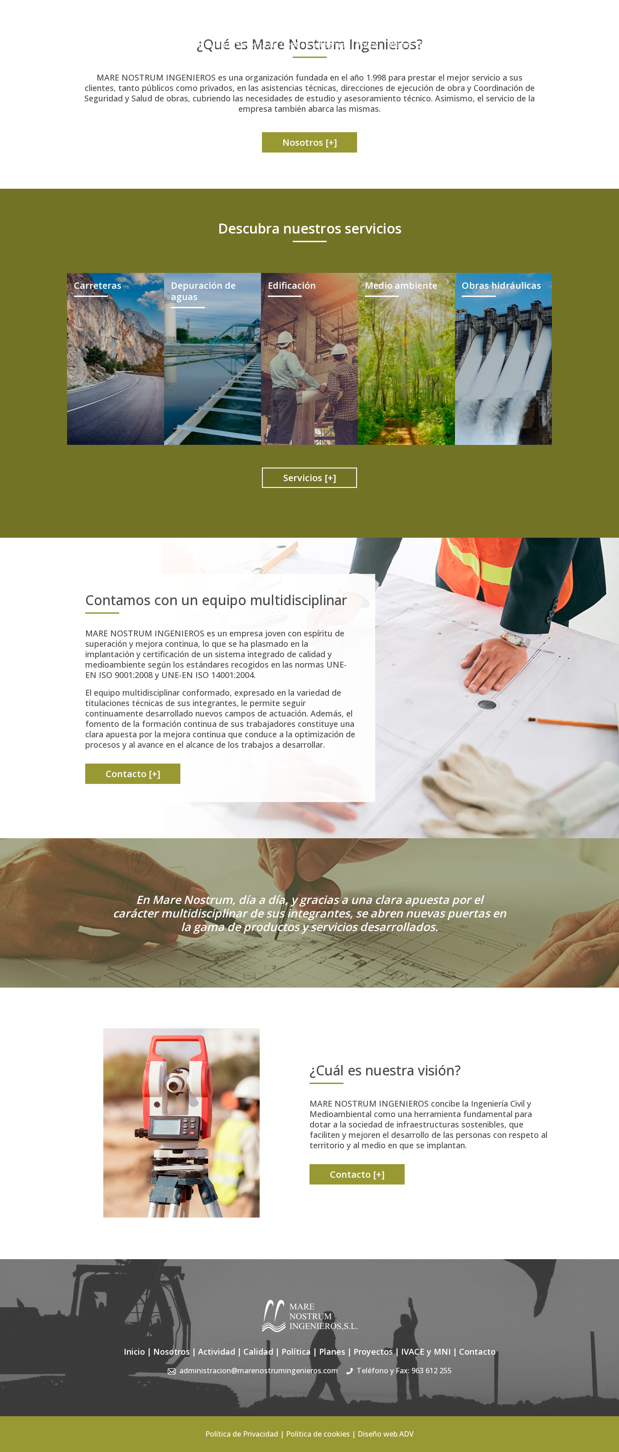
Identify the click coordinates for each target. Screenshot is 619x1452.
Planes (401, 44)
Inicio (137, 44)
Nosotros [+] (309, 142)
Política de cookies (318, 1434)
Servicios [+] (309, 478)
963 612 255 (431, 1371)
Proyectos (438, 44)
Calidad (258, 1351)
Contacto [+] (133, 774)
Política (369, 44)
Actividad (212, 44)
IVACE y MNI (487, 44)
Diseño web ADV (386, 1434)
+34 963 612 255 (524, 27)
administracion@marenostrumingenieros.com (399, 27)
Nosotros (171, 44)
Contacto (534, 44)
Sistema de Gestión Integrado (293, 44)
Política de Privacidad (241, 1434)
